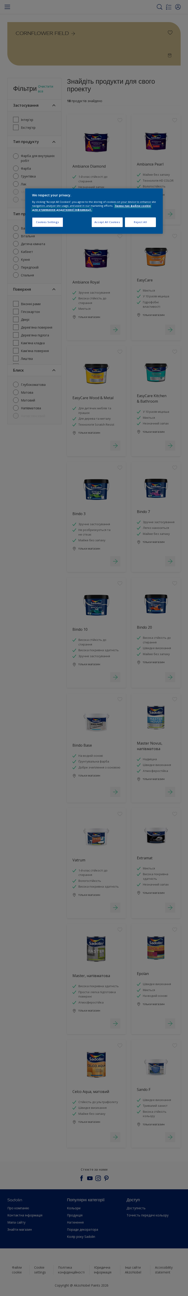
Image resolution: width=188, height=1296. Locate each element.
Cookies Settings (47, 222)
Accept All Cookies (107, 222)
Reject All (140, 222)
